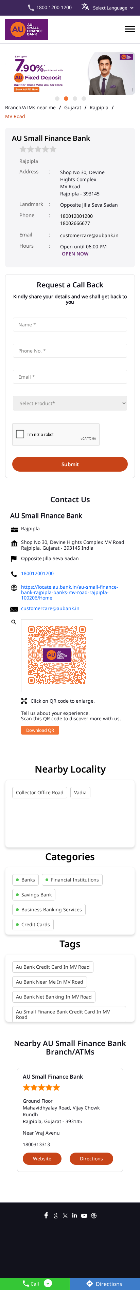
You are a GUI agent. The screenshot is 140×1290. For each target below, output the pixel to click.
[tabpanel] (70, 73)
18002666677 (75, 223)
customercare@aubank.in (89, 235)
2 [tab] (65, 98)
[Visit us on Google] (55, 1214)
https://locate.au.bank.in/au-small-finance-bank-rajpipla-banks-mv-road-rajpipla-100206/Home (69, 592)
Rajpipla (99, 107)
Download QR (40, 730)
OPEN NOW (75, 253)
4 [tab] (83, 98)
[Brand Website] (94, 1214)
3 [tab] (74, 98)
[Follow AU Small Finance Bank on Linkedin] (75, 1214)
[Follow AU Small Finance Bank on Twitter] (65, 1214)
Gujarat (72, 107)
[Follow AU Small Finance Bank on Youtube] (84, 1214)
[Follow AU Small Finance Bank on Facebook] (46, 1214)
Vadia (80, 792)
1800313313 (36, 1144)
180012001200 (76, 216)
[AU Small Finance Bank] (26, 29)
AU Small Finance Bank (53, 1076)
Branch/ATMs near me (30, 107)
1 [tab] (56, 98)
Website (42, 1158)
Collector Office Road (40, 792)
